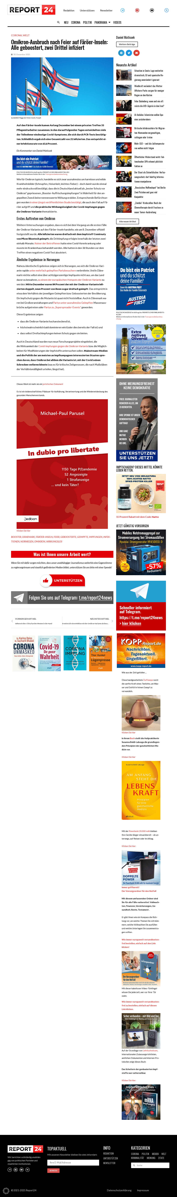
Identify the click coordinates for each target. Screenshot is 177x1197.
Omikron (39, 541)
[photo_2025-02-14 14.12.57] (137, 460)
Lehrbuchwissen (150, 1050)
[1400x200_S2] (62, 168)
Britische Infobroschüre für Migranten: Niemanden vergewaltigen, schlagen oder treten (149, 133)
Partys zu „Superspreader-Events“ (62, 307)
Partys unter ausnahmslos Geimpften (73, 302)
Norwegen (26, 541)
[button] (58, 22)
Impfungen (95, 536)
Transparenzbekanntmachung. (56, 174)
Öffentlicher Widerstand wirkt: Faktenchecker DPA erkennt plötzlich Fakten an (149, 161)
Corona (75, 22)
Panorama (101, 22)
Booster (16, 536)
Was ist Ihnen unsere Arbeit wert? (62, 554)
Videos (117, 22)
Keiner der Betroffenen (47, 243)
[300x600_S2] (137, 309)
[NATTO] (141, 512)
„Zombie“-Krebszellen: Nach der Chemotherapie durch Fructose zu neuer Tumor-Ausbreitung (148, 207)
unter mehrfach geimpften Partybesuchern (52, 270)
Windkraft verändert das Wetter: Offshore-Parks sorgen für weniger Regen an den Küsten (149, 90)
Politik (87, 22)
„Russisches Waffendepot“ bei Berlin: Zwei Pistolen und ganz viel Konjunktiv (150, 192)
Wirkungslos (54, 541)
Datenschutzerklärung (119, 1190)
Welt (26, 35)
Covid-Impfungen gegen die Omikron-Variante (63, 346)
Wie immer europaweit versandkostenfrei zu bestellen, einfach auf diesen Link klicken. (141, 1005)
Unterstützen (87, 10)
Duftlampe (148, 680)
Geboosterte (68, 536)
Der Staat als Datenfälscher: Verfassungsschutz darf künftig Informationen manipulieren (150, 177)
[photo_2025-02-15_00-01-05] (141, 373)
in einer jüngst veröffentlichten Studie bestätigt (55, 202)
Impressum (143, 1190)
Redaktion (68, 10)
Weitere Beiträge (127, 44)
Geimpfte (82, 536)
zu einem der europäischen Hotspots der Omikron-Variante (69, 279)
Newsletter (106, 10)
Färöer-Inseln (44, 536)
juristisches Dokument (53, 384)
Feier (56, 536)
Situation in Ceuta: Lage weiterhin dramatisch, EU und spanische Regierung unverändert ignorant (149, 75)
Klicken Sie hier (23, 530)
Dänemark (28, 536)
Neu (66, 22)
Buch (132, 738)
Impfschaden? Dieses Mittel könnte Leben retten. (139, 469)
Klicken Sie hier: (129, 846)
